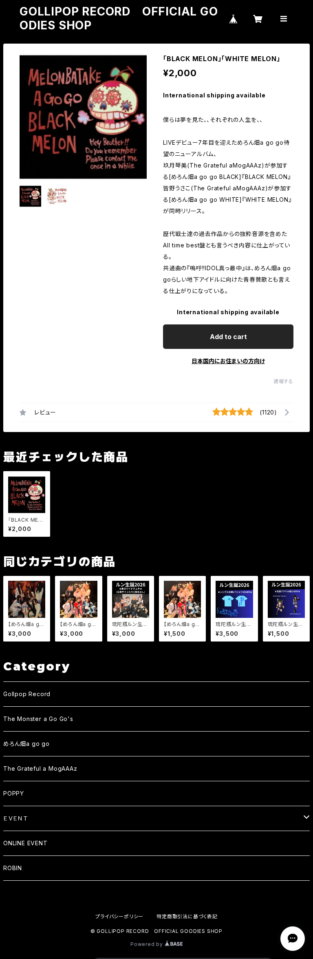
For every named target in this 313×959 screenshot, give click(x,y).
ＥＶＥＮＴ (15, 818)
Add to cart (228, 337)
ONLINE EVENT (25, 843)
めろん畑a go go (26, 743)
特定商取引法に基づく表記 (187, 916)
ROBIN (12, 867)
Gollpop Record (27, 693)
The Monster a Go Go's (38, 718)
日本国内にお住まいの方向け (228, 360)
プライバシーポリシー (119, 916)
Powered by (147, 944)
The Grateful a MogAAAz (40, 768)
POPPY (13, 793)
